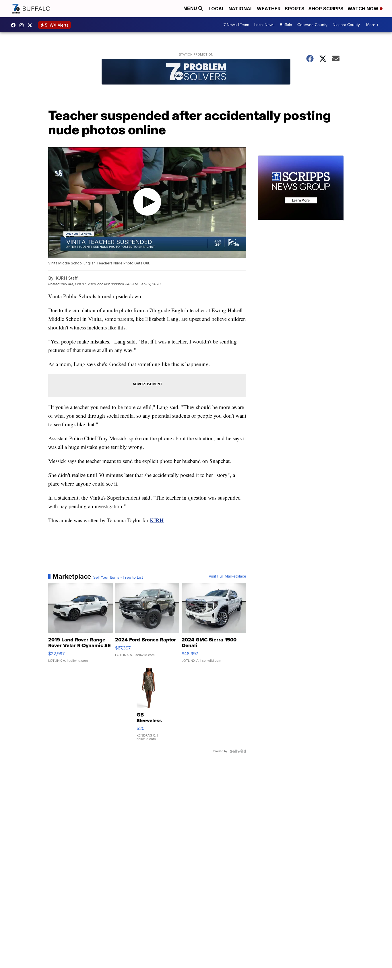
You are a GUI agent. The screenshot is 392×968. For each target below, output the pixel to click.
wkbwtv (14, 25)
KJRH (157, 520)
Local (216, 8)
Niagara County (346, 25)
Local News (264, 25)
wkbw (23, 25)
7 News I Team (236, 25)
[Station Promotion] (196, 72)
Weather (269, 8)
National (240, 8)
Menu (190, 8)
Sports (294, 8)
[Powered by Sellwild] (238, 751)
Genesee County (312, 25)
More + (372, 25)
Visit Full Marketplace (227, 576)
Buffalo (286, 25)
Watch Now (364, 8)
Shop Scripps (326, 8)
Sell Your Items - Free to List (118, 578)
